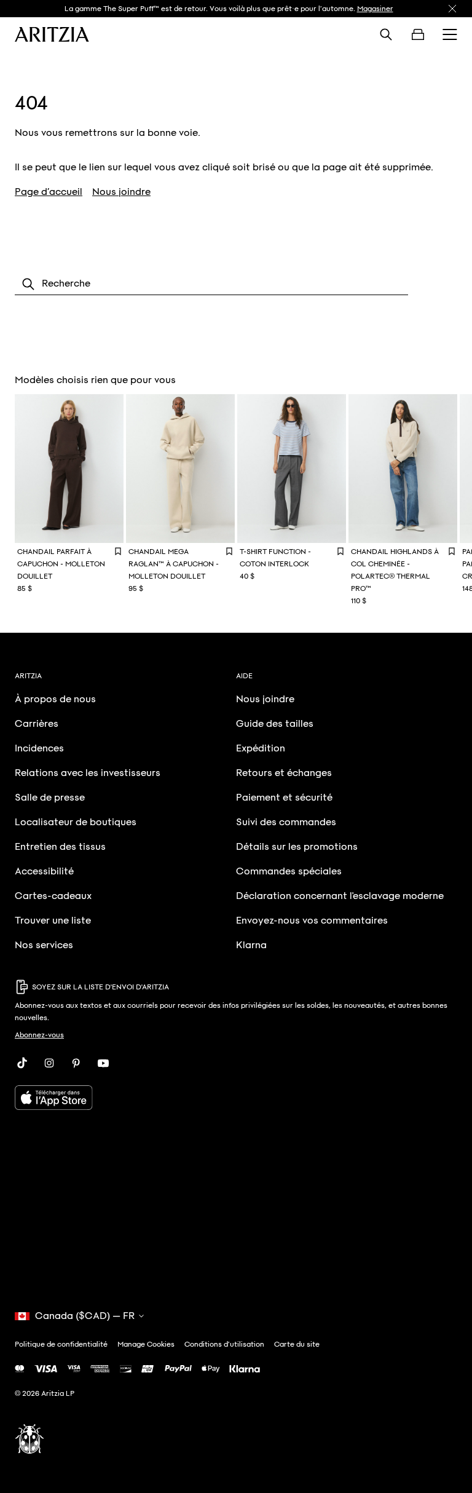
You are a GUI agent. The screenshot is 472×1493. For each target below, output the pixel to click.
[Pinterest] (76, 1063)
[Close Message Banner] (452, 9)
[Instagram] (49, 1063)
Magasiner (375, 8)
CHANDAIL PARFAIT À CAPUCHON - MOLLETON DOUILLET (61, 564)
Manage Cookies (146, 1344)
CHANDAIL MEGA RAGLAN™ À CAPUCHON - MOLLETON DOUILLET (173, 564)
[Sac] (418, 34)
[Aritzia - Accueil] (52, 34)
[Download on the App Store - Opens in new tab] (236, 1097)
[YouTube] (103, 1063)
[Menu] (450, 34)
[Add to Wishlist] (118, 551)
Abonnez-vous (39, 1035)
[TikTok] (22, 1063)
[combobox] (211, 284)
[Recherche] (386, 34)
